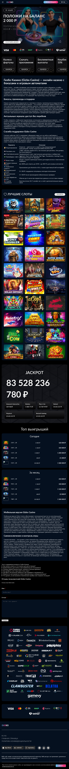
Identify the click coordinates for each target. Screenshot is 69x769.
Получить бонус (12, 42)
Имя (3, 588)
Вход (63, 2)
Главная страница (10, 738)
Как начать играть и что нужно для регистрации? (19, 566)
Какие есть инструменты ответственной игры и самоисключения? (25, 574)
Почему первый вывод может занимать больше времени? (22, 569)
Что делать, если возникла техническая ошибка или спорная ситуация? (26, 575)
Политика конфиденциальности (16, 741)
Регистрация (51, 2)
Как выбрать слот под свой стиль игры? (16, 571)
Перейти (9, 69)
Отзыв (4, 597)
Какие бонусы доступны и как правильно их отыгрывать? (22, 567)
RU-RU (4, 736)
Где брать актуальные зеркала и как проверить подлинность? (23, 572)
